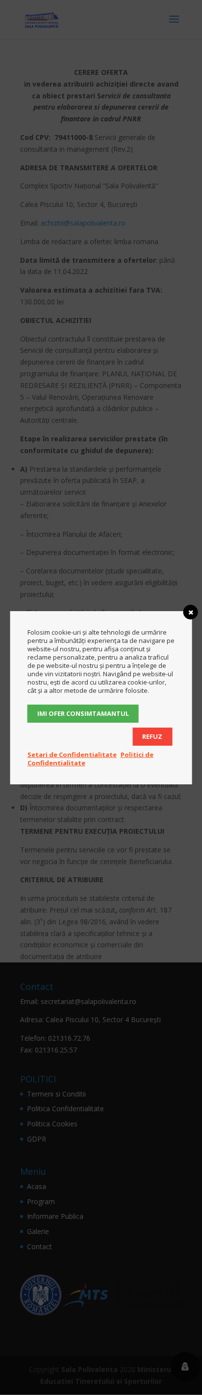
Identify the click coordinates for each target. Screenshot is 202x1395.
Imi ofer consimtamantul (83, 713)
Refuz (152, 736)
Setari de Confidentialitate (72, 754)
